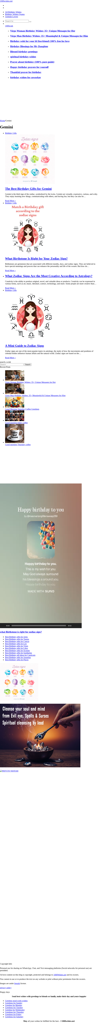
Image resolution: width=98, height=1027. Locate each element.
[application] (41, 555)
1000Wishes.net (59, 975)
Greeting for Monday (13, 1005)
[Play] (3, 625)
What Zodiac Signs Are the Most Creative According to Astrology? (48, 276)
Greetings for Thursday (14, 1012)
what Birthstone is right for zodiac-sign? (21, 632)
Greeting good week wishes (16, 1001)
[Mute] (74, 625)
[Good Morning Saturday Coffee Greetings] (14, 407)
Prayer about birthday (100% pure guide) (32, 62)
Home (2, 121)
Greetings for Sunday (13, 1003)
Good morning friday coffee (16, 423)
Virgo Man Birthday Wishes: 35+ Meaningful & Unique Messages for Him (49, 36)
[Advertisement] (49, 100)
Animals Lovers (11, 17)
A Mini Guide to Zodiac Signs (24, 345)
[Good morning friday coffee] (14, 420)
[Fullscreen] (78, 625)
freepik (17, 983)
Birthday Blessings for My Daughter (29, 46)
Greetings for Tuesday (14, 1008)
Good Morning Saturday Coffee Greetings (22, 409)
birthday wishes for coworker (25, 77)
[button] (41, 556)
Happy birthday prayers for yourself (29, 67)
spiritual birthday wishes (23, 56)
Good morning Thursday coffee (18, 445)
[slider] (39, 625)
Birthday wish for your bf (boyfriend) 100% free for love (39, 41)
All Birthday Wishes (13, 12)
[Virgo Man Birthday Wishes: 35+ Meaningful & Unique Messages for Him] (14, 393)
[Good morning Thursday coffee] (14, 442)
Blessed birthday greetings (24, 51)
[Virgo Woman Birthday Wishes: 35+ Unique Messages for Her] (14, 380)
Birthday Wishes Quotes (15, 14)
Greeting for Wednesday (15, 1010)
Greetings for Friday (13, 1014)
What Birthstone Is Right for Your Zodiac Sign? (36, 258)
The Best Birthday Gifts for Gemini (28, 188)
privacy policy (5, 988)
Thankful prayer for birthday (25, 72)
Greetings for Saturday (14, 1017)
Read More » (10, 201)
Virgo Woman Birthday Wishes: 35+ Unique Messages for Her (42, 31)
